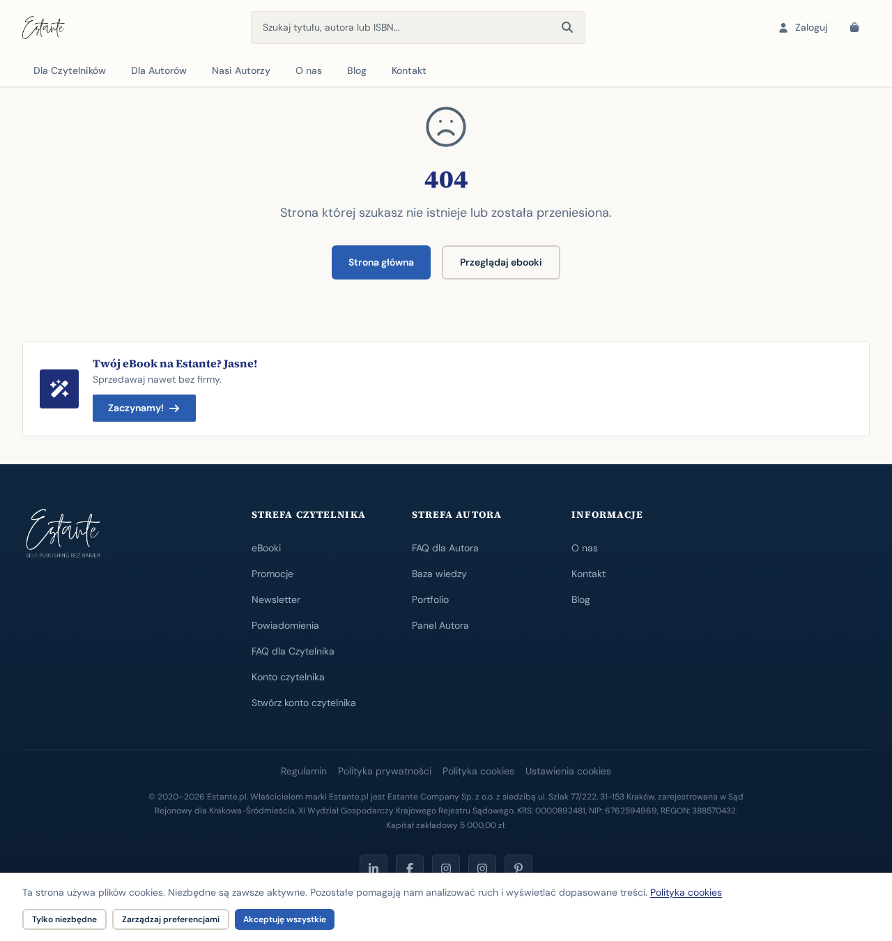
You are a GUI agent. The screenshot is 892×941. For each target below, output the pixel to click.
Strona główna (381, 262)
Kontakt (409, 70)
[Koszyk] (854, 28)
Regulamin (304, 771)
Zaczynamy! (136, 407)
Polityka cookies (478, 771)
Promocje (272, 573)
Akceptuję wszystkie (284, 919)
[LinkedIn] (373, 868)
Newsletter (276, 599)
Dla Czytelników (69, 70)
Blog (357, 70)
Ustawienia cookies (568, 771)
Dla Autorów (159, 70)
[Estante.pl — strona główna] (43, 28)
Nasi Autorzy (241, 70)
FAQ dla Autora (445, 548)
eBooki (266, 548)
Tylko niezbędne (64, 919)
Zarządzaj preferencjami (171, 919)
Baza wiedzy (439, 573)
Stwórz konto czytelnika (304, 702)
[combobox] (418, 27)
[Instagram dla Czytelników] (482, 868)
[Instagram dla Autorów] (446, 868)
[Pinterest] (518, 868)
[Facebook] (410, 868)
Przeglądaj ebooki (501, 262)
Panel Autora (440, 625)
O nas (308, 70)
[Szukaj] (567, 28)
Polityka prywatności (384, 771)
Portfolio (430, 599)
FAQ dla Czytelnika (293, 651)
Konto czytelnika (288, 677)
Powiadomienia (285, 625)
